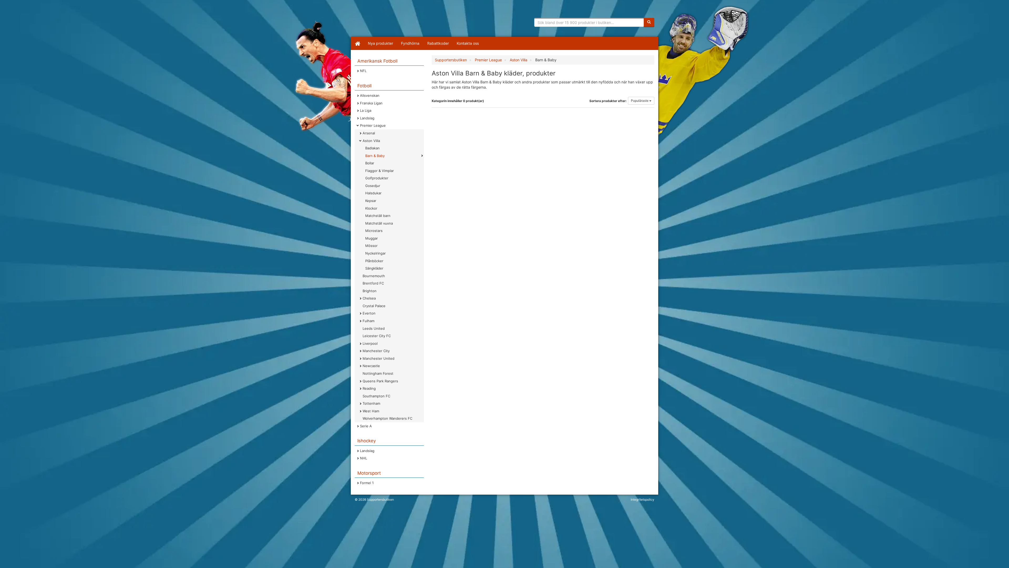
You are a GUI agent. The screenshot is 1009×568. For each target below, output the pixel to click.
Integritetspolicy (642, 499)
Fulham (368, 321)
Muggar (371, 238)
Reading (369, 388)
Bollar (369, 163)
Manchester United (378, 358)
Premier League (373, 125)
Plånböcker (374, 261)
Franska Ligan (371, 103)
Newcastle (371, 366)
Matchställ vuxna (379, 223)
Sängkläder (374, 268)
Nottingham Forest (378, 373)
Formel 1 (367, 483)
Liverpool (370, 343)
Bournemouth (374, 276)
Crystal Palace (374, 306)
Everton (369, 313)
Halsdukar (373, 193)
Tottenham (371, 403)
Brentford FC (373, 283)
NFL (363, 71)
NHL (363, 458)
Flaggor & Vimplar (379, 171)
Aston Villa (371, 141)
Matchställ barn (377, 216)
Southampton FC (376, 396)
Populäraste (640, 101)
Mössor (371, 246)
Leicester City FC (377, 336)
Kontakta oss (468, 43)
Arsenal (369, 133)
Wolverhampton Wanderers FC (387, 418)
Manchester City (376, 351)
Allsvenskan (369, 95)
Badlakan (372, 148)
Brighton (370, 291)
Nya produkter (380, 43)
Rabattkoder (438, 43)
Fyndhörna (410, 43)
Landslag (367, 118)
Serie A (366, 426)
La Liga (365, 110)
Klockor (371, 208)
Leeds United (374, 328)
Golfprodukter (376, 178)
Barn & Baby (375, 156)
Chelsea (369, 298)
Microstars (374, 231)
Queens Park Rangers (380, 381)
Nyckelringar (375, 253)
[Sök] (649, 22)
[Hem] (357, 43)
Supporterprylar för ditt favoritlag (395, 21)
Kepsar (370, 201)
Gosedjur (372, 186)
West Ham (371, 411)
